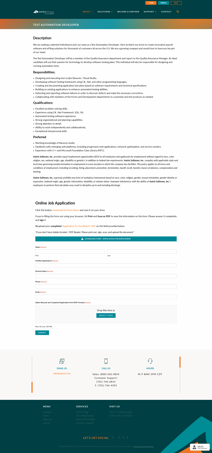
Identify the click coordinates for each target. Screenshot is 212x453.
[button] (200, 447)
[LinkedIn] (113, 437)
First (37, 255)
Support (149, 12)
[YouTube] (119, 437)
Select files (106, 315)
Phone (41, 282)
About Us (47, 419)
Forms (46, 416)
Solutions (104, 12)
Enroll (164, 3)
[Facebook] (123, 437)
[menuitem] (150, 3)
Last (108, 255)
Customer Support (85, 423)
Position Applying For (46, 261)
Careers (46, 423)
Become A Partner (128, 12)
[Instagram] (127, 437)
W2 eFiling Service (85, 416)
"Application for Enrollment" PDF (79, 226)
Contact (166, 12)
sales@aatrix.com (61, 373)
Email (40, 292)
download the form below (66, 210)
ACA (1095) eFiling (85, 419)
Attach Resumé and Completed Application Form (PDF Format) (62, 302)
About (86, 12)
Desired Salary (44, 271)
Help (176, 3)
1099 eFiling (82, 412)
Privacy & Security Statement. (144, 446)
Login (151, 3)
